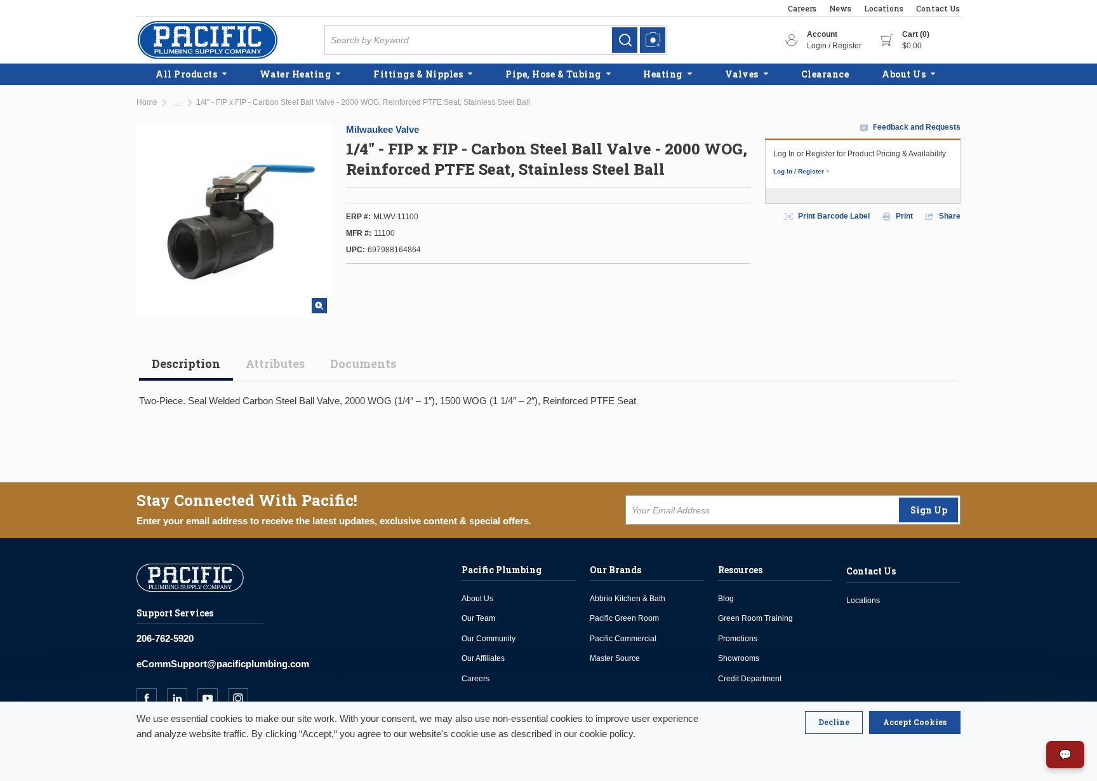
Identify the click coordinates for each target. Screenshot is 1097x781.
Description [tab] (186, 363)
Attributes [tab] (275, 363)
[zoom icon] (319, 305)
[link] (624, 40)
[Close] (834, 722)
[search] (624, 40)
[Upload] (652, 40)
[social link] (151, 698)
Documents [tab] (363, 363)
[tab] (186, 369)
